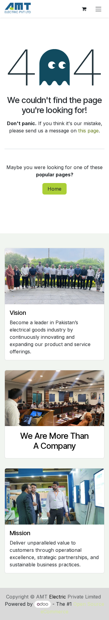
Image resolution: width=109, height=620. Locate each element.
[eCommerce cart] (84, 9)
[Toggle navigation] (98, 8)
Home (54, 189)
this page (88, 131)
